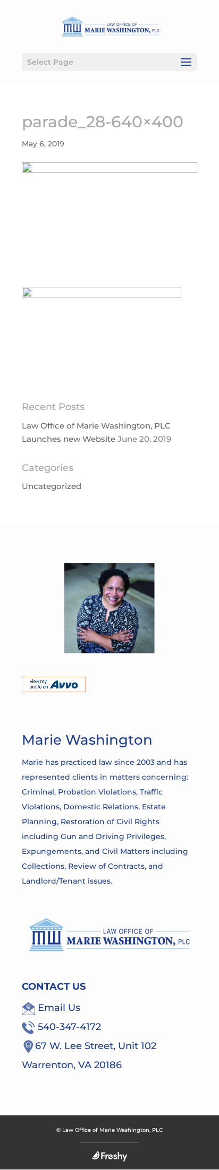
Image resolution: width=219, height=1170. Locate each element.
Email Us (57, 1008)
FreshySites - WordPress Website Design (109, 1156)
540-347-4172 (68, 1027)
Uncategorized (51, 486)
